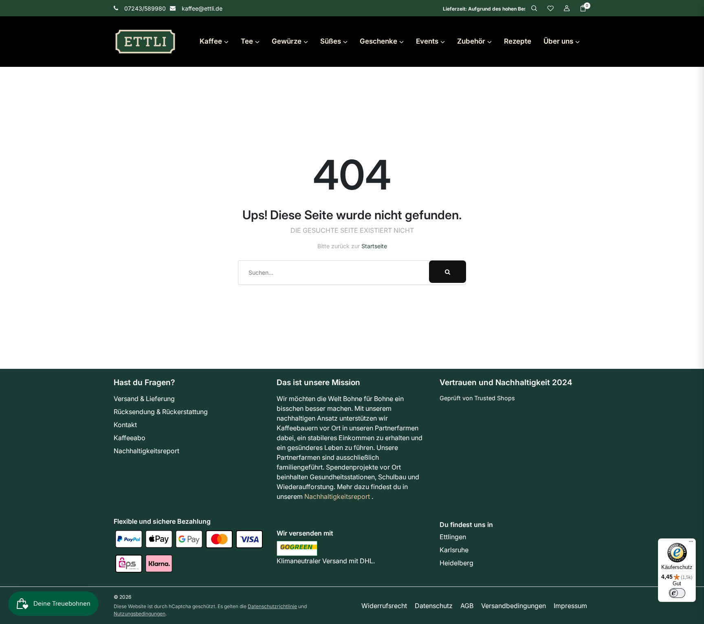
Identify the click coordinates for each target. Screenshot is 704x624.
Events (427, 41)
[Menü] (691, 543)
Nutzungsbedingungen (139, 614)
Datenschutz (434, 606)
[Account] (566, 7)
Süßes (330, 41)
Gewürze (286, 41)
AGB (466, 606)
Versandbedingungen (513, 606)
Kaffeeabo (129, 438)
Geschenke (378, 41)
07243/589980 (145, 8)
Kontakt (125, 425)
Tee (247, 41)
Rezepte (517, 41)
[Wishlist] (550, 7)
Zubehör (471, 41)
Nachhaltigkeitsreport (146, 451)
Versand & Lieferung (144, 399)
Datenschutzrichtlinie (272, 606)
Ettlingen (453, 537)
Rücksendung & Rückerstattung (161, 412)
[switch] (677, 593)
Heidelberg (456, 563)
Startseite (374, 246)
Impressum (570, 606)
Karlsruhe (454, 550)
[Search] (534, 7)
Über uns (558, 41)
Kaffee (211, 41)
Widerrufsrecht (384, 606)
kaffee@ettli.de (202, 8)
